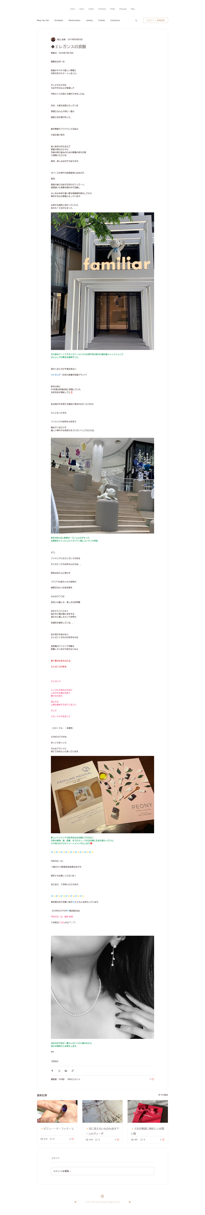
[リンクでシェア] (72, 1070)
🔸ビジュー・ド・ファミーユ (57, 1128)
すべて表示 (163, 1095)
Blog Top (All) (43, 20)
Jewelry (89, 20)
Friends (101, 20)
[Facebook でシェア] (52, 1070)
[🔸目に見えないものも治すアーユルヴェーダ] (102, 1111)
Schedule (59, 20)
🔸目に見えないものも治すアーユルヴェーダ (102, 1131)
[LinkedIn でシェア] (66, 1070)
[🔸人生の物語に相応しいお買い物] (148, 1111)
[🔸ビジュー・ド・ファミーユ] (57, 1111)
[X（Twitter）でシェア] (59, 1070)
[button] (136, 20)
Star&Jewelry (74, 20)
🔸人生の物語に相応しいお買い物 (147, 1131)
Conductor (115, 20)
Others (54, 1061)
